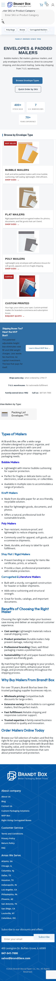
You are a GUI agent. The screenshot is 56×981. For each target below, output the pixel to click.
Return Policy (8, 843)
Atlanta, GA (6, 861)
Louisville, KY (7, 913)
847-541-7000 (9, 953)
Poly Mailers (8, 523)
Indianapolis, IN (9, 885)
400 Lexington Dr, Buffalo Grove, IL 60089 (23, 948)
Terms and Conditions (12, 833)
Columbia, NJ (7, 870)
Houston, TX (7, 880)
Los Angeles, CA (9, 889)
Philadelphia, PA (9, 894)
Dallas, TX (6, 875)
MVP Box (5, 815)
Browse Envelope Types (27, 80)
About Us (5, 796)
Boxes (22, 29)
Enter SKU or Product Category (18, 10)
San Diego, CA (8, 908)
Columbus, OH (8, 918)
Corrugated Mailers (38, 29)
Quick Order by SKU (28, 89)
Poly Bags (10, 29)
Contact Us (6, 806)
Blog (3, 801)
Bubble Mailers (10, 462)
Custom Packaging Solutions (15, 810)
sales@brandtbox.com (15, 958)
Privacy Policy (8, 838)
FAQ (3, 847)
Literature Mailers (29, 576)
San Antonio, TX (9, 903)
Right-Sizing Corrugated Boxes (16, 820)
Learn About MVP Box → (40, 348)
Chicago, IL (6, 866)
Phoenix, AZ (7, 899)
